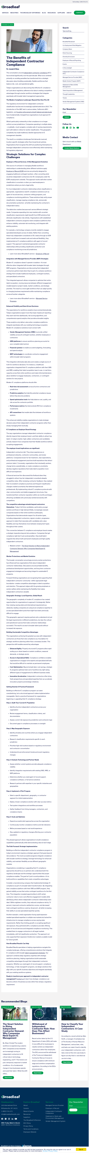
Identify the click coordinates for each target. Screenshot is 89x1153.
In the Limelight (67, 68)
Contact (79, 12)
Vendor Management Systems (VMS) (73, 101)
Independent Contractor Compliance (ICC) (73, 72)
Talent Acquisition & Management (73, 90)
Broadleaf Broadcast (69, 41)
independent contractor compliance (35, 73)
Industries (14, 12)
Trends (65, 98)
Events (65, 64)
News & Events (28, 1111)
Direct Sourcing (67, 53)
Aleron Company (16, 1146)
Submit (67, 117)
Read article (8, 1077)
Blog (44, 12)
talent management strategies (35, 953)
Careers (26, 1108)
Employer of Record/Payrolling (72, 60)
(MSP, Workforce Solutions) (10, 1124)
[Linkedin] (74, 127)
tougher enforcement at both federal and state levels (34, 112)
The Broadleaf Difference (30, 12)
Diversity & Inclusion (69, 56)
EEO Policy (27, 1123)
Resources (52, 12)
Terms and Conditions (31, 1129)
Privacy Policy (28, 1126)
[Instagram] (71, 127)
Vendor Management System (55, 1121)
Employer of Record (42, 254)
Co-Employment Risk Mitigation (72, 45)
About (69, 12)
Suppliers (61, 12)
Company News (67, 49)
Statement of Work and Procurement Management (55, 1117)
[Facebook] (64, 127)
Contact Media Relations (72, 148)
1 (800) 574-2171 (7, 1111)
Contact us (20, 979)
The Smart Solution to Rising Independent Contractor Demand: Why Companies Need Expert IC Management (30, 548)
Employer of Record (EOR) (15, 171)
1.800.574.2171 (84, 1)
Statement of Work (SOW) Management (70, 85)
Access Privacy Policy (50, 1151)
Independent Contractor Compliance (54, 1112)
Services (5, 12)
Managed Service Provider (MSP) (72, 77)
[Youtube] (78, 127)
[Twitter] (67, 127)
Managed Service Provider (55, 1105)
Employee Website (29, 1132)
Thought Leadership (69, 94)
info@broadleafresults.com (10, 1114)
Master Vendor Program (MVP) (72, 81)
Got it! (81, 1149)
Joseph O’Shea (14, 69)
